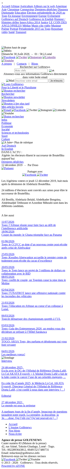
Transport (20, 32)
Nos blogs (14, 430)
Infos (4, 119)
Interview (6, 360)
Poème (5, 28)
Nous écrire (15, 433)
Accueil (5, 6)
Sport (4, 135)
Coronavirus (27, 9)
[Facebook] (29, 174)
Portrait (14, 28)
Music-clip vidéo (40, 25)
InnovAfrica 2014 (30, 22)
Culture (5, 139)
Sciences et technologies (15, 132)
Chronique (13, 9)
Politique (6, 123)
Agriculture (26, 6)
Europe (42, 15)
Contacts (22, 63)
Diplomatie (7, 12)
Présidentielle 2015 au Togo (34, 28)
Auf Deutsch (8, 145)
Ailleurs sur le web (44, 6)
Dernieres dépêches (46, 9)
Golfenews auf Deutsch (14, 19)
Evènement (53, 15)
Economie (7, 126)
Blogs (34, 63)
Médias (26, 25)
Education (20, 12)
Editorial (6, 395)
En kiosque (14, 15)
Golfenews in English (41, 19)
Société (5, 129)
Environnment (30, 15)
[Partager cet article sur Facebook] (29, 174)
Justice (44, 22)
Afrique (15, 6)
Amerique (61, 6)
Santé (11, 32)
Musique (56, 25)
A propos (6, 63)
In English (7, 148)
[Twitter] (42, 174)
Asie (4, 9)
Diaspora (63, 9)
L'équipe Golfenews (20, 427)
